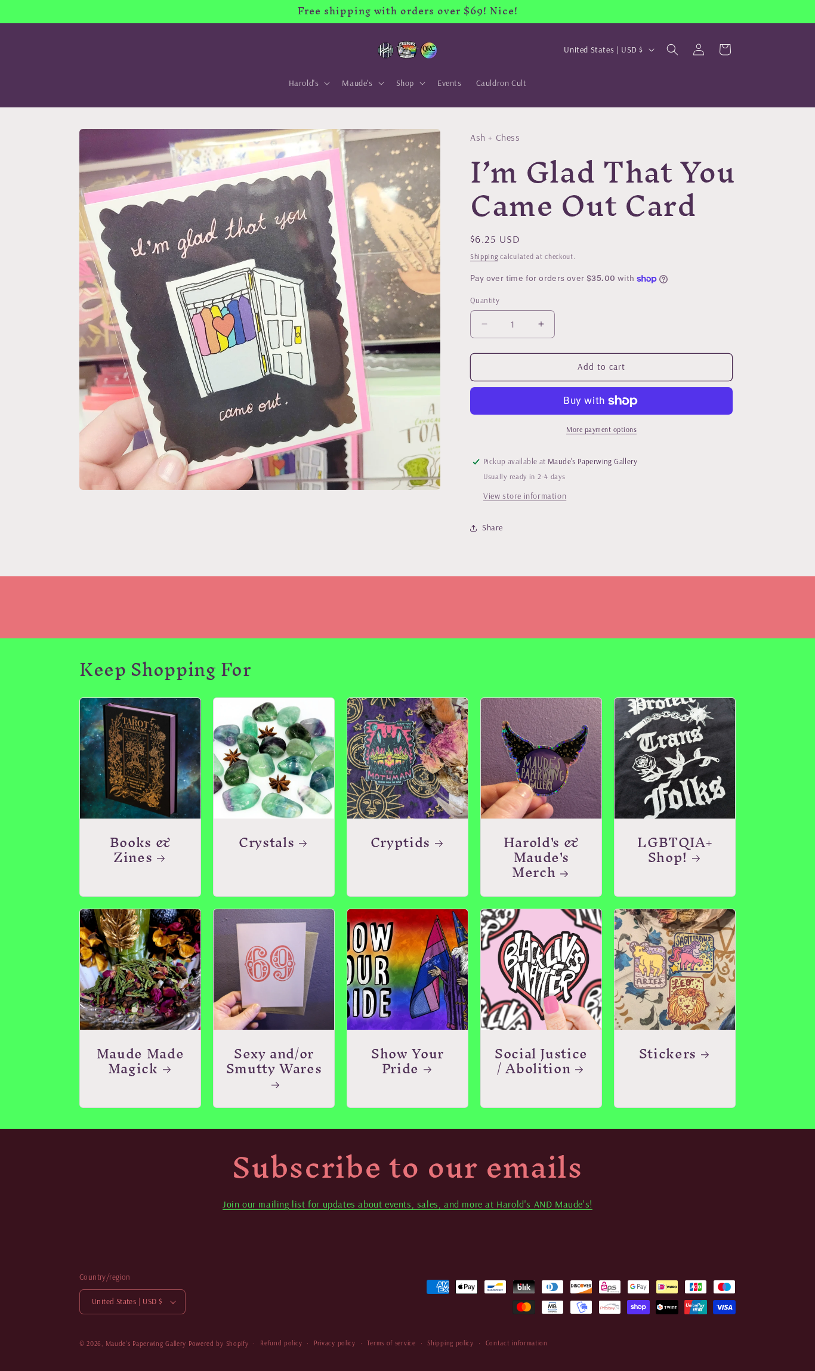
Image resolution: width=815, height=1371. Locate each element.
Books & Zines (140, 849)
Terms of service (391, 1343)
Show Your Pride (407, 1061)
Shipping (484, 256)
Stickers (667, 1053)
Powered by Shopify (219, 1343)
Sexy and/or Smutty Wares (274, 1064)
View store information (524, 495)
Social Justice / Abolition (541, 1061)
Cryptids (400, 842)
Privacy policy (335, 1343)
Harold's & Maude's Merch (541, 857)
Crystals (266, 842)
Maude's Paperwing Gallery (146, 1343)
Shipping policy (450, 1343)
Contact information (517, 1343)
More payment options (601, 429)
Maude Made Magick (140, 1061)
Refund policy (281, 1343)
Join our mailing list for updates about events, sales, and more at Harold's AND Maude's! (407, 1204)
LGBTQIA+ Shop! (674, 849)
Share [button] (492, 527)
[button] (308, 82)
